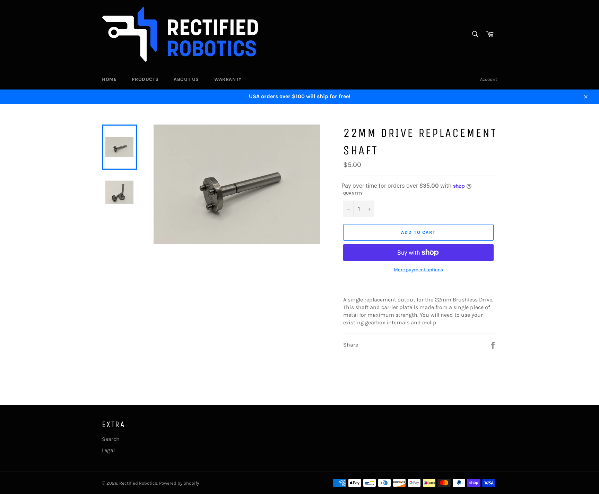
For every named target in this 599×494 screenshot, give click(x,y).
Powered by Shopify (179, 483)
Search (111, 439)
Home (109, 79)
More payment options (418, 270)
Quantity (353, 193)
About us (186, 79)
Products (145, 79)
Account (488, 79)
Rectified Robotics (138, 483)
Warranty (228, 79)
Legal (108, 450)
